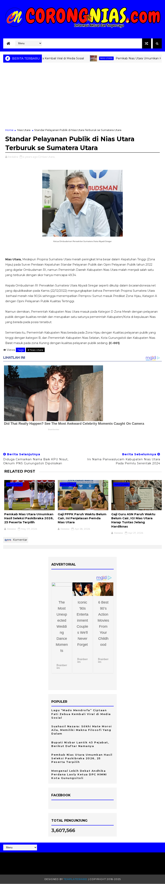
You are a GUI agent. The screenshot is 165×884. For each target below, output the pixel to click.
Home (9, 130)
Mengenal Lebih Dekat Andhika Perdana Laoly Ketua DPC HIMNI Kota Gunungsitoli (79, 774)
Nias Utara (94, 58)
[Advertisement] (82, 98)
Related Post (19, 471)
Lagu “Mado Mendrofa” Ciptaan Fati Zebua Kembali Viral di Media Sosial (81, 714)
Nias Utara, (48, 156)
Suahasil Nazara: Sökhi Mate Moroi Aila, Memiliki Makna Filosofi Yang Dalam (81, 730)
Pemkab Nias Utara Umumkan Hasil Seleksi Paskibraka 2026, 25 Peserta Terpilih (29, 518)
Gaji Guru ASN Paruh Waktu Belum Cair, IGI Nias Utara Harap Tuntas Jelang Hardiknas (133, 520)
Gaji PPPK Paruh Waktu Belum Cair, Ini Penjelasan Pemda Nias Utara (82, 518)
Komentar (19, 540)
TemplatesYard (75, 879)
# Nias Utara (35, 349)
